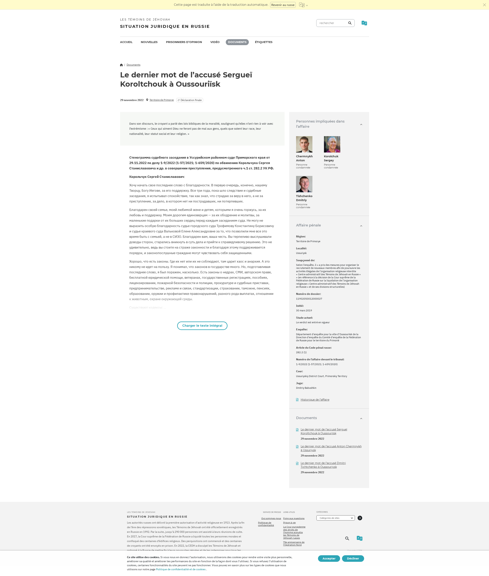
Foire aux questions (294, 518)
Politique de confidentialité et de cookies (181, 569)
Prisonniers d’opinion (184, 42)
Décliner (353, 558)
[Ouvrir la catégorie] (360, 517)
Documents (237, 42)
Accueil (126, 42)
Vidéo (215, 42)
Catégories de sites (329, 518)
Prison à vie (289, 522)
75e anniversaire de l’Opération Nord (294, 543)
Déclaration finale (191, 100)
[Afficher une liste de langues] (303, 4)
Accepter (329, 558)
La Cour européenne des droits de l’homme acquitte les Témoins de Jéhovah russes (294, 532)
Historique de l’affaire (315, 399)
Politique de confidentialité (266, 524)
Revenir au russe (283, 5)
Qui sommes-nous (271, 518)
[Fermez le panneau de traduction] (484, 5)
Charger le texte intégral (202, 325)
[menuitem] (126, 42)
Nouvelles (149, 42)
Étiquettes (263, 42)
